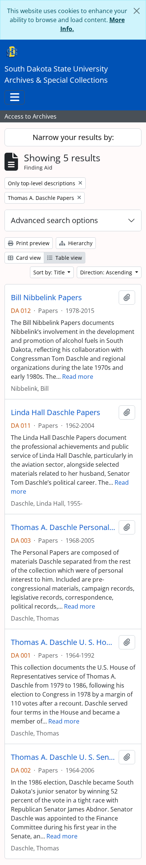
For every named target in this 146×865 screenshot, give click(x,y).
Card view (28, 257)
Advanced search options (54, 220)
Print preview (32, 243)
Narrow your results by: (73, 137)
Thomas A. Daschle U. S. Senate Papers (63, 757)
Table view (68, 257)
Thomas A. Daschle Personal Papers (63, 527)
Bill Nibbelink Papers (46, 297)
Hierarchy (79, 243)
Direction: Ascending (107, 272)
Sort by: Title (49, 272)
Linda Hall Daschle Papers (55, 412)
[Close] (137, 10)
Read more (77, 376)
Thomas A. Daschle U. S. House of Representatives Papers (63, 642)
